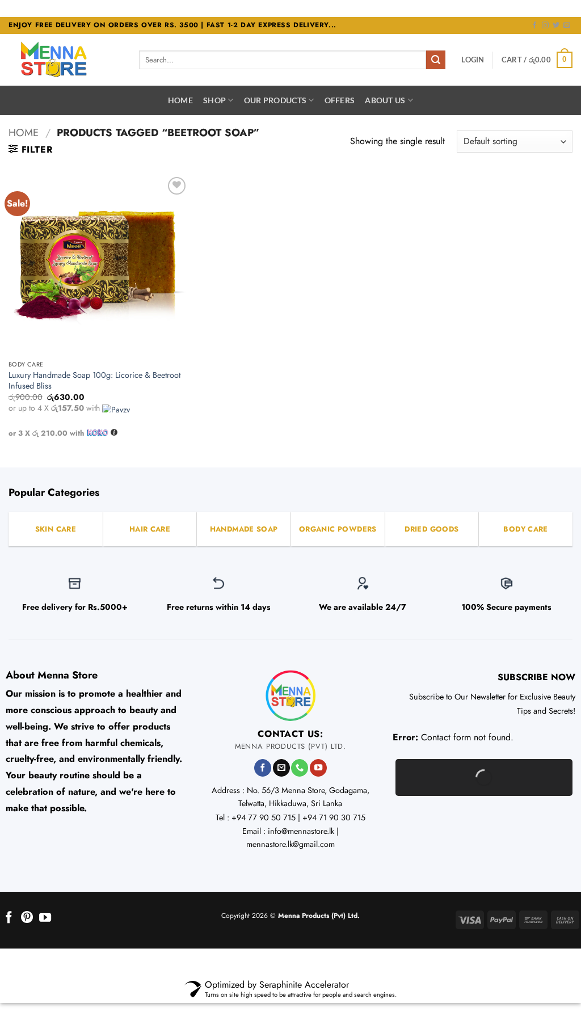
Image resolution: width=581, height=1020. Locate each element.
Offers (340, 100)
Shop (214, 100)
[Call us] (299, 768)
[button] (472, 59)
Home (180, 100)
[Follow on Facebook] (534, 25)
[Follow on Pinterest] (27, 918)
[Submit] (435, 60)
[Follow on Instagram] (545, 25)
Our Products (275, 100)
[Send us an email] (566, 25)
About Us (385, 100)
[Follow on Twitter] (556, 25)
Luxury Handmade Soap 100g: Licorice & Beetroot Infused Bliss (94, 380)
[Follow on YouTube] (318, 768)
